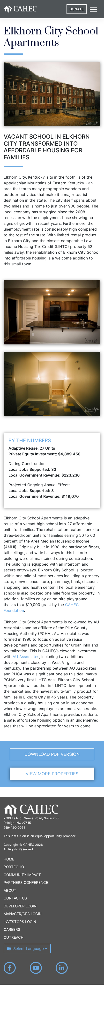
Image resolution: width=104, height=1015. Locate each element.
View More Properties (52, 773)
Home (9, 859)
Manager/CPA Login (23, 914)
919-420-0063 (14, 827)
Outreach (13, 937)
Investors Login (20, 921)
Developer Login (20, 906)
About (10, 890)
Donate (76, 9)
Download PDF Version (52, 754)
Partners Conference (26, 882)
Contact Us (15, 898)
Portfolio (14, 867)
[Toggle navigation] (93, 9)
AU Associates (26, 656)
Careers (12, 929)
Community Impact (22, 875)
